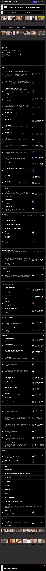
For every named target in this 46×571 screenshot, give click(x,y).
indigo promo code (39, 401)
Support (7, 241)
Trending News (8, 206)
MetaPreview (8, 151)
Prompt (6, 295)
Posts (18, 27)
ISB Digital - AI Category (10, 220)
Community (4, 335)
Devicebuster (8, 119)
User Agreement (8, 469)
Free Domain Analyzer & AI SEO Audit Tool (14, 80)
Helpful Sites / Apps (39, 382)
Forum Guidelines (9, 504)
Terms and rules (27, 565)
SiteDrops (7, 191)
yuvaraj (42, 330)
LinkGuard (7, 175)
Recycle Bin (4, 518)
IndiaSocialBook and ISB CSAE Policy (13, 501)
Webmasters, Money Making (11, 415)
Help (38, 565)
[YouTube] (44, 569)
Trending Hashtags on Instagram (12, 88)
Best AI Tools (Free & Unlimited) (12, 104)
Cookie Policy (8, 481)
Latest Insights (8, 199)
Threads (23, 27)
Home (40, 565)
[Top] (42, 566)
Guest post (4, 268)
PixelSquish (7, 144)
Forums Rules (8, 510)
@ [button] (3, 47)
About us (7, 485)
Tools (3, 67)
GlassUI (6, 156)
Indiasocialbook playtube (7, 317)
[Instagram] (41, 569)
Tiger (42, 418)
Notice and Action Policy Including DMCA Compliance (17, 473)
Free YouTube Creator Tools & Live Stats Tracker (16, 71)
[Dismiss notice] (43, 6)
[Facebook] (39, 569)
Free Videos (7, 301)
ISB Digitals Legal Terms (10, 246)
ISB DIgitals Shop (6, 214)
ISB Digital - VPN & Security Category (13, 228)
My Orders (7, 236)
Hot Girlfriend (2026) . (39, 455)
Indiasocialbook (5, 283)
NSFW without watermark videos (12, 460)
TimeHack (7, 138)
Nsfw (6, 455)
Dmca (6, 493)
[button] (2, 2)
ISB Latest (7, 231)
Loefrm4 (42, 445)
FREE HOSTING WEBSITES (40, 444)
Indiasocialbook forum (10, 287)
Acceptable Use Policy (10, 497)
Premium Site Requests (10, 377)
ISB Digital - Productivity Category (13, 224)
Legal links (4, 466)
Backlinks (7, 423)
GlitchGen (7, 132)
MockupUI (7, 162)
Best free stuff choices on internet (13, 381)
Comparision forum (9, 338)
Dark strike (43, 74)
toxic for (6, 48)
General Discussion (9, 363)
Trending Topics (5, 188)
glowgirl (42, 352)
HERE (39, 7)
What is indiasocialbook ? (40, 358)
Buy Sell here (8, 344)
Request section (8, 368)
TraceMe (7, 125)
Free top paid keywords (7, 250)
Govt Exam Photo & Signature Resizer (13, 168)
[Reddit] (42, 569)
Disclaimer (7, 489)
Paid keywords (8, 255)
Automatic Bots (8, 410)
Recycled (7, 521)
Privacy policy (33, 565)
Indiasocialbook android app (11, 322)
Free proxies (8, 430)
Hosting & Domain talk (10, 442)
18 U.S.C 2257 (8, 477)
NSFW (3, 450)
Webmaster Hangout (6, 407)
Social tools (7, 97)
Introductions (8, 357)
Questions (12, 27)
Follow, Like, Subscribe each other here (14, 350)
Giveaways (7, 393)
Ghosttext (7, 112)
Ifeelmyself (37, 377)
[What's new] (42, 2)
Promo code (7, 400)
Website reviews (8, 435)
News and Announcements (11, 387)
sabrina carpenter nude (40, 370)
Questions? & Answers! (10, 308)
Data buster (7, 181)
